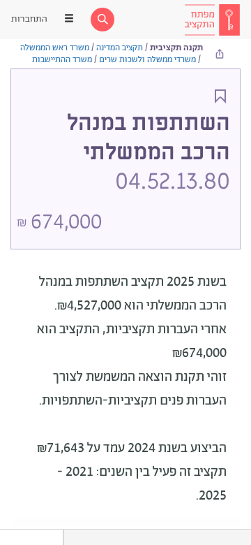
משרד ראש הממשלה (54, 48)
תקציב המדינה (119, 48)
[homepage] (212, 19)
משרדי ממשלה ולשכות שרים (147, 60)
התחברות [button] (29, 19)
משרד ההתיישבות (62, 60)
